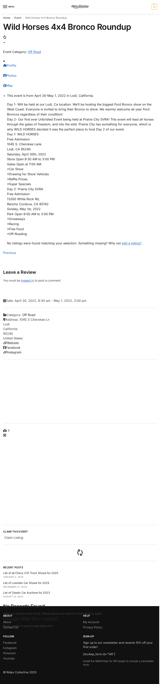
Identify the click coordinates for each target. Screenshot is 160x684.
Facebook (13, 347)
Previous (9, 253)
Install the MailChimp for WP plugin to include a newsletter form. (118, 662)
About (7, 622)
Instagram (14, 352)
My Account (91, 622)
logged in (27, 280)
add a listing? (131, 243)
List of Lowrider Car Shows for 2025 (26, 583)
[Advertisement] (80, 391)
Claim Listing (13, 538)
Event (17, 17)
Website (13, 343)
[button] (154, 7)
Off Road (34, 52)
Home (6, 17)
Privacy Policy (92, 627)
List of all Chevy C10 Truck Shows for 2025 (30, 573)
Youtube (9, 658)
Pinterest (9, 653)
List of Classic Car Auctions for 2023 (26, 592)
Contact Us (10, 627)
